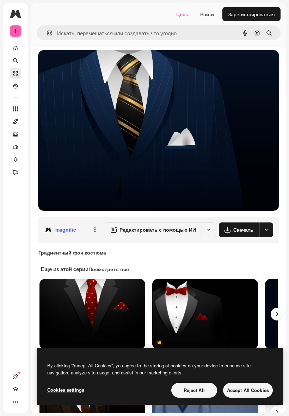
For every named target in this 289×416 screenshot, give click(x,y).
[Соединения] (15, 376)
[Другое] (15, 402)
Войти (207, 14)
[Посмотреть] (15, 86)
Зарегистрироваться (251, 14)
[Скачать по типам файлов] (266, 229)
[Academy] (15, 389)
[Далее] (277, 314)
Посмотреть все (108, 269)
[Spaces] (15, 121)
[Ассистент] (15, 172)
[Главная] (15, 48)
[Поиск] (15, 60)
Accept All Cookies (248, 390)
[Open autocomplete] (46, 33)
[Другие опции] (95, 230)
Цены (183, 14)
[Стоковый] (15, 73)
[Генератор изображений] (15, 134)
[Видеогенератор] (15, 147)
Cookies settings (65, 389)
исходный (85, 63)
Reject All (194, 390)
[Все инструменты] (15, 109)
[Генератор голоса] (15, 159)
